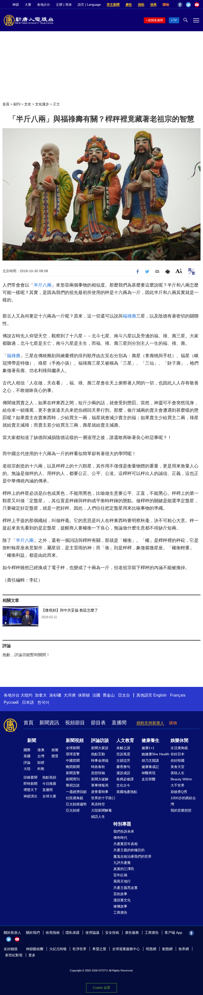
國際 (27, 750)
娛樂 (54, 750)
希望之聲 (99, 949)
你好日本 (177, 754)
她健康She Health (155, 754)
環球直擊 (73, 754)
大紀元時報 (58, 949)
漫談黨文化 (122, 900)
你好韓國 (177, 760)
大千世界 (177, 785)
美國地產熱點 (126, 792)
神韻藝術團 (34, 949)
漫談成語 (123, 773)
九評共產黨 (122, 863)
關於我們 (33, 933)
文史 (27, 104)
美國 (27, 756)
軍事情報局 (99, 785)
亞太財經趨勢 (76, 804)
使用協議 (92, 933)
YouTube (196, 4)
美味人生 (177, 773)
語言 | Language (89, 4)
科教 (40, 769)
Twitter (188, 4)
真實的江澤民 (123, 869)
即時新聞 (30, 784)
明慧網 (151, 949)
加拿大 (41, 695)
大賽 (28, 4)
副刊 (16, 104)
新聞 (31, 740)
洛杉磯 (55, 695)
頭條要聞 (30, 777)
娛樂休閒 (179, 740)
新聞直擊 (73, 773)
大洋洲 (70, 695)
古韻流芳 (123, 760)
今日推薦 (49, 784)
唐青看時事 (99, 792)
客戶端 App (173, 933)
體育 (54, 756)
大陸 (27, 769)
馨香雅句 (123, 767)
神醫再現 (148, 773)
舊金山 (109, 695)
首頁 (5, 104)
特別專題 (122, 823)
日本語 (28, 702)
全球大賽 (49, 796)
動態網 (167, 949)
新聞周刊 (73, 779)
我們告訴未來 (123, 831)
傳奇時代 (120, 838)
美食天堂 (177, 767)
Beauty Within (181, 779)
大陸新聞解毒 (101, 810)
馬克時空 (98, 804)
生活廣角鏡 (179, 748)
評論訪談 (100, 740)
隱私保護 (72, 933)
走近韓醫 (148, 779)
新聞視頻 (75, 740)
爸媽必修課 (125, 779)
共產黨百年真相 (125, 844)
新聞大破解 (99, 779)
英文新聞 (113, 4)
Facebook (180, 4)
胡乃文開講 (150, 760)
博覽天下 (30, 790)
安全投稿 (112, 933)
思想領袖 (98, 773)
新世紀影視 (14, 955)
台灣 (40, 756)
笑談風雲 (123, 754)
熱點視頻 (49, 777)
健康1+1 (148, 748)
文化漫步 (42, 104)
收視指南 (53, 933)
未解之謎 (123, 748)
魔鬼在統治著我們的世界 (132, 856)
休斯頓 (84, 695)
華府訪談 (73, 785)
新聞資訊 (49, 722)
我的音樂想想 (181, 810)
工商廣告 (120, 912)
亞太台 (124, 695)
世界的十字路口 (103, 798)
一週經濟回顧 (76, 792)
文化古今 (123, 785)
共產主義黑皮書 (125, 888)
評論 (27, 762)
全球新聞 (73, 748)
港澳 (40, 750)
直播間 (119, 722)
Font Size (178, 270)
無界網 (183, 949)
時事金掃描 (99, 760)
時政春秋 (98, 767)
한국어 (43, 702)
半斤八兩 (42, 285)
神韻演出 (30, 796)
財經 (40, 762)
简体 (68, 4)
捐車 (153, 4)
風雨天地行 (122, 881)
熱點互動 (98, 754)
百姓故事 (120, 894)
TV (175, 20)
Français (177, 695)
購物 (166, 4)
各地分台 (43, 4)
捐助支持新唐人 (150, 723)
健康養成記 (150, 767)
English (160, 695)
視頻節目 (75, 722)
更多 (31, 955)
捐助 (141, 4)
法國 (96, 695)
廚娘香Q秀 (179, 792)
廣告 (129, 4)
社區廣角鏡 (74, 798)
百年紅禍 (120, 875)
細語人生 (98, 817)
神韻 (15, 4)
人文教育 (125, 740)
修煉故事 (120, 906)
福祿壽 (129, 316)
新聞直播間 (155, 20)
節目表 (98, 722)
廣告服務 (132, 933)
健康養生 (150, 740)
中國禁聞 (73, 760)
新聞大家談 (99, 748)
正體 (59, 4)
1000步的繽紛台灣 (183, 801)
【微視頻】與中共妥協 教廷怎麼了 (69, 610)
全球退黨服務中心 (126, 949)
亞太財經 (73, 810)
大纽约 (26, 695)
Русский (11, 702)
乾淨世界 (79, 949)
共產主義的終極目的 (129, 850)
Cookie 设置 (101, 988)
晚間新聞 (73, 767)
